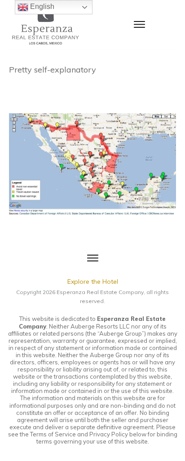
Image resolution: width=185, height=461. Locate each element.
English (41, 6)
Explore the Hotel (92, 281)
